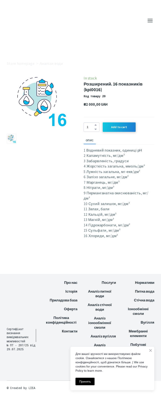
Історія (71, 291)
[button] (96, 125)
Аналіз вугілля (103, 336)
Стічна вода (144, 300)
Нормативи (144, 282)
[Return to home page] (32, 20)
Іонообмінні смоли (138, 311)
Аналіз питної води (99, 293)
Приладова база (63, 300)
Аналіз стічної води (100, 307)
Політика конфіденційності (61, 320)
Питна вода (144, 291)
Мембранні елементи (138, 333)
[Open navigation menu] (150, 20)
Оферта (70, 309)
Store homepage (21, 63)
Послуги (109, 282)
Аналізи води (51, 63)
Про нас (70, 282)
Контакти (69, 331)
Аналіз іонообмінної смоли (99, 323)
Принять (85, 381)
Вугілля (147, 322)
